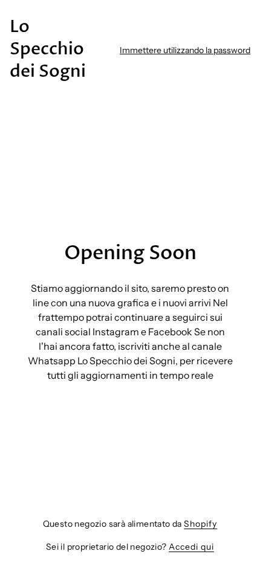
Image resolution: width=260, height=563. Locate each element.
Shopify (200, 523)
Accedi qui (191, 546)
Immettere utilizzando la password (185, 50)
